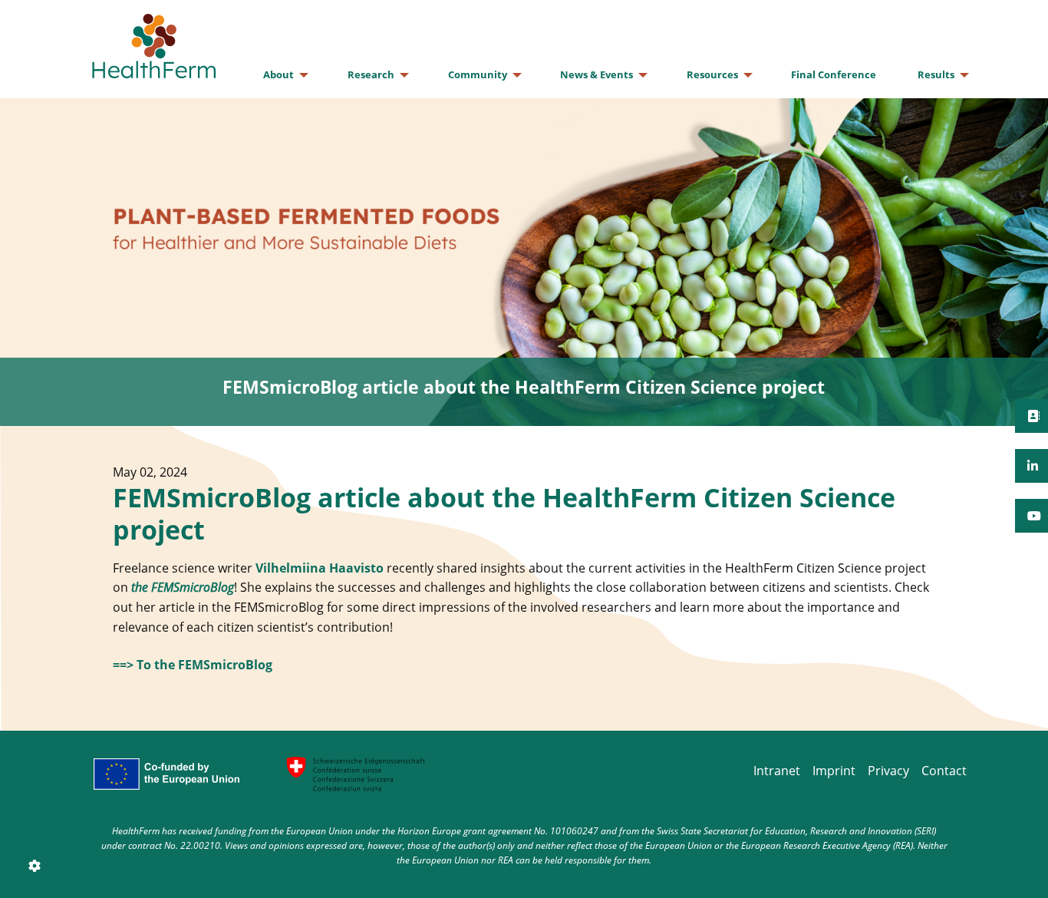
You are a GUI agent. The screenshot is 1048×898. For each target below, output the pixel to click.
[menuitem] (284, 75)
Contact (944, 770)
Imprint (833, 770)
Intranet (776, 770)
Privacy (888, 770)
